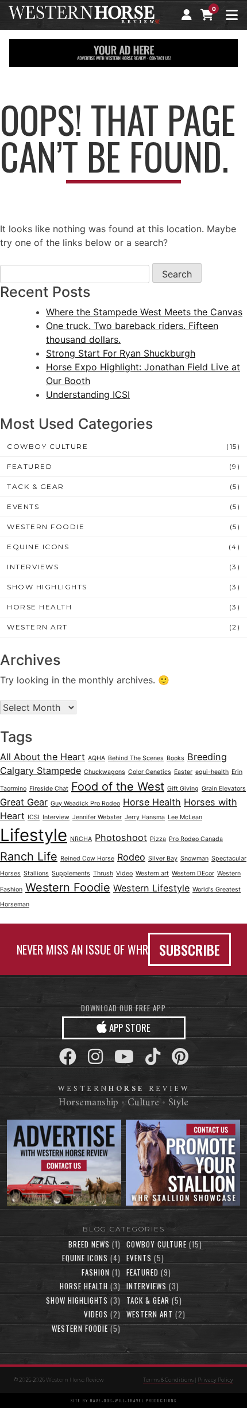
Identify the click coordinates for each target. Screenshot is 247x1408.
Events (23, 506)
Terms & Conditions (168, 1379)
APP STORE (128, 1027)
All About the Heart (42, 756)
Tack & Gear (35, 486)
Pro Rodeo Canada (196, 839)
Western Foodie (45, 526)
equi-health (212, 772)
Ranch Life (28, 856)
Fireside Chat (48, 788)
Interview (56, 817)
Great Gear (24, 802)
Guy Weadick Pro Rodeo (85, 803)
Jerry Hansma (145, 817)
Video (124, 873)
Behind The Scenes (136, 758)
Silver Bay (162, 858)
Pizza (158, 839)
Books (175, 758)
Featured (29, 466)
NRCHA (81, 839)
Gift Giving (183, 788)
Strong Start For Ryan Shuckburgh (120, 353)
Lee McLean (185, 817)
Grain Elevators (224, 788)
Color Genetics (149, 772)
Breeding (207, 756)
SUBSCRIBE (189, 949)
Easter (183, 772)
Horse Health (39, 607)
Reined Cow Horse (87, 858)
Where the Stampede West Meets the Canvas (144, 312)
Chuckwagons (104, 772)
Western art (152, 873)
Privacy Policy (215, 1379)
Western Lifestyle (151, 888)
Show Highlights (47, 586)
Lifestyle (33, 835)
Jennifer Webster (97, 817)
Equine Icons (38, 546)
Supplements (71, 873)
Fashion (96, 1272)
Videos (96, 1314)
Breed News (89, 1244)
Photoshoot (121, 837)
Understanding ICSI (88, 394)
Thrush (103, 873)
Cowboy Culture (47, 446)
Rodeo (131, 857)
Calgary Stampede (40, 770)
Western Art (37, 627)
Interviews (33, 566)
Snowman (194, 858)
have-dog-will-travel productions (133, 1400)
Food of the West (117, 786)
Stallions (36, 873)
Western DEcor (193, 873)
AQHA (96, 758)
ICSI (34, 817)
